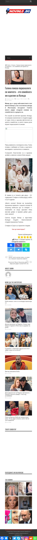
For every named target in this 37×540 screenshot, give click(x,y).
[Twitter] (11, 249)
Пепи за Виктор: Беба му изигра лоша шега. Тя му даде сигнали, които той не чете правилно (17, 418)
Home (8, 65)
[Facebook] (11, 245)
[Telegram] (18, 249)
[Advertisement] (18, 34)
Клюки (13, 65)
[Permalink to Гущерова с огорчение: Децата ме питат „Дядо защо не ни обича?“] (18, 346)
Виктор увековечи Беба (12, 371)
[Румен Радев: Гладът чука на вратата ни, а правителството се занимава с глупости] (25, 517)
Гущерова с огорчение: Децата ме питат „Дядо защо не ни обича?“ (17, 349)
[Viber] (18, 245)
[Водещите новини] (19, 13)
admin (12, 98)
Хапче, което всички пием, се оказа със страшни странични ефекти (19, 257)
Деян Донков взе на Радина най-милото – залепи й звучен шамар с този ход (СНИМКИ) (17, 394)
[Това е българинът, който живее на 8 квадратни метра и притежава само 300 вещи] (25, 503)
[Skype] (26, 249)
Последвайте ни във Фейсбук (14, 472)
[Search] (30, 1)
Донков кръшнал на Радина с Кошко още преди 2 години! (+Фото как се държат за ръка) (17, 325)
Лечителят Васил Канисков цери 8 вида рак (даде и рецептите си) (18, 262)
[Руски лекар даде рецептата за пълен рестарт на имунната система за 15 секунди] (11, 489)
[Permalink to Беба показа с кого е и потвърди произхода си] (18, 299)
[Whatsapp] (26, 245)
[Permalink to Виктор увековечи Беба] (18, 369)
